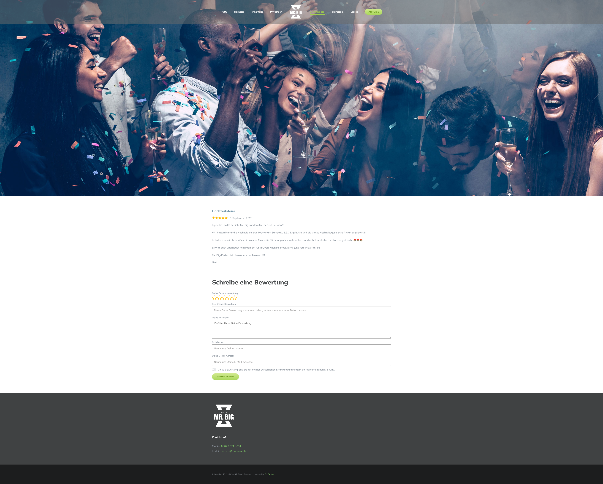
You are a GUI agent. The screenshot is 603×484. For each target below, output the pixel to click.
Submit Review (225, 376)
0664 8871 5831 (231, 446)
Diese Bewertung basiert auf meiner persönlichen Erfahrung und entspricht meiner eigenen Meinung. (276, 369)
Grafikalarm (270, 474)
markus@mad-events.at (235, 451)
